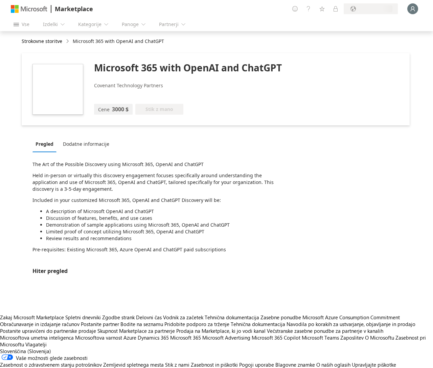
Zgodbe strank (118, 317)
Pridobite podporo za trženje (196, 324)
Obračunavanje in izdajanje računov (39, 324)
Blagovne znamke (295, 364)
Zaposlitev (352, 337)
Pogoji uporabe (256, 364)
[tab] (46, 143)
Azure (129, 337)
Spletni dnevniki (83, 317)
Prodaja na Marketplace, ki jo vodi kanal (221, 330)
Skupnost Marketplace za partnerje (136, 330)
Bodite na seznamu (141, 324)
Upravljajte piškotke (374, 364)
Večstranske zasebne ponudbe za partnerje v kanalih (325, 330)
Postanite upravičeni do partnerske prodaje (48, 330)
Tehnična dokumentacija (232, 317)
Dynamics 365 (153, 337)
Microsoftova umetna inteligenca (37, 337)
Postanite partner (100, 324)
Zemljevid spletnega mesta (133, 364)
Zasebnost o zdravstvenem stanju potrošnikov (51, 364)
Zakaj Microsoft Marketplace (32, 317)
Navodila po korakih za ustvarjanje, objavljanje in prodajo (351, 324)
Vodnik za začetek (183, 317)
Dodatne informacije (86, 144)
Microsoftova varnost (98, 337)
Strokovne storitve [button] (42, 41)
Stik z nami (177, 364)
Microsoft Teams (320, 337)
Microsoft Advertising (226, 337)
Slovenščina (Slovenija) (25, 351)
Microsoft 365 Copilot (276, 337)
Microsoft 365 (185, 337)
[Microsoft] (29, 9)
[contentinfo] (68, 41)
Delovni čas (149, 317)
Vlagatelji (36, 344)
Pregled (44, 144)
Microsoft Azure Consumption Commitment (351, 317)
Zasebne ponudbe (280, 317)
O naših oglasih (333, 364)
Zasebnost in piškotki (214, 364)
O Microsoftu (379, 337)
